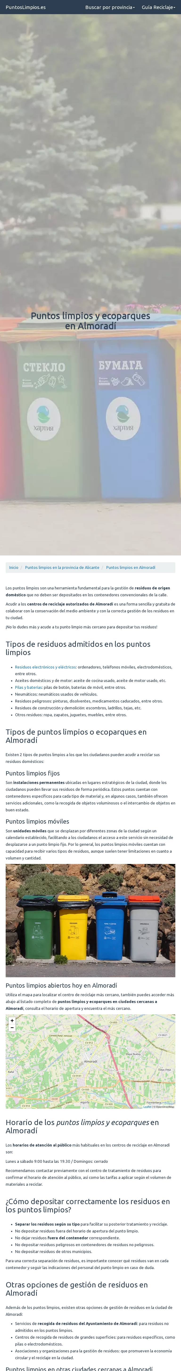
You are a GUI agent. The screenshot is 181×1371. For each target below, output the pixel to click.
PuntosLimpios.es (26, 7)
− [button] (12, 1028)
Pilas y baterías (28, 687)
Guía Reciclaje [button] (157, 7)
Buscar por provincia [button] (108, 7)
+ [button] (12, 1021)
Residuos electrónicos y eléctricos (45, 667)
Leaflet (147, 1107)
